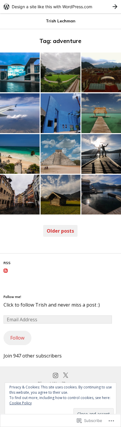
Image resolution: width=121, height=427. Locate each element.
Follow (17, 338)
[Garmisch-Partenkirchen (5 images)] (60, 194)
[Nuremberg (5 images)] (20, 194)
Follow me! (12, 297)
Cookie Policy (20, 403)
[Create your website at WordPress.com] (60, 6)
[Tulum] (20, 154)
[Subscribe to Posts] (6, 271)
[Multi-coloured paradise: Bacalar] (101, 113)
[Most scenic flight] (20, 113)
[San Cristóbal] (101, 72)
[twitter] (65, 374)
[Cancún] (60, 113)
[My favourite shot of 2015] (101, 154)
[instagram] (55, 374)
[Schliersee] (60, 72)
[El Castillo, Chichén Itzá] (60, 154)
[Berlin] (20, 72)
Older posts (60, 231)
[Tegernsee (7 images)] (101, 194)
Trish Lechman (60, 21)
